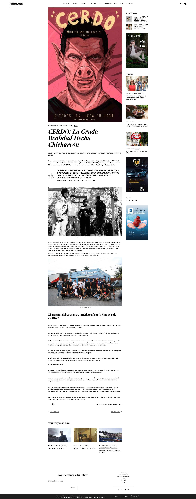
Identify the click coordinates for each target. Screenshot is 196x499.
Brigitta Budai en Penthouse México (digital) (140, 27)
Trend (76, 125)
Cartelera (99, 404)
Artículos (123, 472)
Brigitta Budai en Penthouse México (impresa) (140, 19)
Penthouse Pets (123, 474)
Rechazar (125, 496)
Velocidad (114, 447)
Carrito (123, 480)
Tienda (123, 478)
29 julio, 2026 (130, 148)
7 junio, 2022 (77, 445)
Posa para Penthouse (123, 476)
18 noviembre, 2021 (53, 445)
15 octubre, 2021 (103, 445)
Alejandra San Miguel (66, 125)
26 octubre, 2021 (53, 125)
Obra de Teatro (112, 404)
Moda (137, 148)
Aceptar (116, 496)
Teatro (120, 404)
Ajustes (135, 496)
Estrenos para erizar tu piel (56, 448)
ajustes (103, 497)
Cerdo (105, 404)
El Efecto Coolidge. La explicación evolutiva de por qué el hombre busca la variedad (136, 97)
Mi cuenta (123, 482)
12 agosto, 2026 (130, 93)
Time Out (63, 445)
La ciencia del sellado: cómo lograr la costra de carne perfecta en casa (136, 125)
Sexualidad (140, 93)
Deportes (113, 445)
